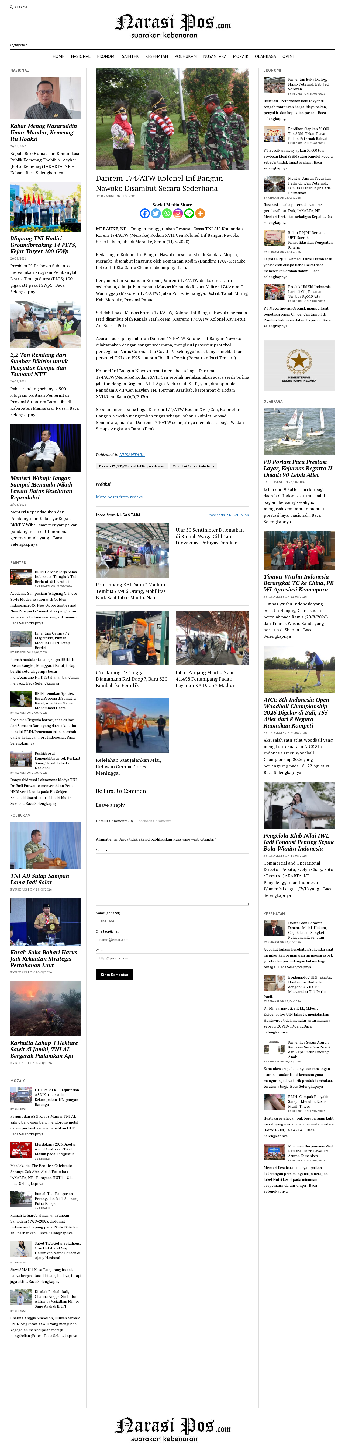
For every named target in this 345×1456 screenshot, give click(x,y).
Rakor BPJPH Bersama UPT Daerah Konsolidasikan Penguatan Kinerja (310, 240)
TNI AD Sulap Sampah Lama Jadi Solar (39, 879)
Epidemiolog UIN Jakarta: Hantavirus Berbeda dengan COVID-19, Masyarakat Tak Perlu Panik (298, 987)
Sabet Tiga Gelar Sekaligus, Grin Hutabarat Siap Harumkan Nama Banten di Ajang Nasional (58, 1250)
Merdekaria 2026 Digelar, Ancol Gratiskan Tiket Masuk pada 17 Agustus (55, 1149)
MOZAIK (241, 56)
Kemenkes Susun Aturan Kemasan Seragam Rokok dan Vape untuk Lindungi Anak (309, 1049)
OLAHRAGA (265, 56)
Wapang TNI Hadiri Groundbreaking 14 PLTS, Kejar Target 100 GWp (43, 244)
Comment (103, 850)
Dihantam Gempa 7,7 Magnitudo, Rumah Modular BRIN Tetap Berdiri (52, 640)
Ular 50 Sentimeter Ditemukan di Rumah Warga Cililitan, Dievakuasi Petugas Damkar (210, 536)
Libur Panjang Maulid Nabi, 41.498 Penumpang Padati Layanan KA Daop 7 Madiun (206, 678)
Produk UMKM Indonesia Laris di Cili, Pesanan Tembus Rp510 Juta (309, 291)
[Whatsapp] (167, 213)
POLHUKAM (185, 56)
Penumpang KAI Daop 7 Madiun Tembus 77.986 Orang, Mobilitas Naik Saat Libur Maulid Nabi (131, 591)
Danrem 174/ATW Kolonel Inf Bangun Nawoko (132, 466)
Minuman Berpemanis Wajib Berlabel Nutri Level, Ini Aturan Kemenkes (311, 1151)
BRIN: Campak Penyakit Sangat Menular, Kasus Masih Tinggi (308, 1101)
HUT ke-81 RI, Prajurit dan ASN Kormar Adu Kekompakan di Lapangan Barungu (57, 1097)
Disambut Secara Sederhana (193, 466)
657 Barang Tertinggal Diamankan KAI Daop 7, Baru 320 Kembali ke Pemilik (131, 678)
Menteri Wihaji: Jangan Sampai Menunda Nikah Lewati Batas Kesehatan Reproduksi (41, 488)
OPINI (288, 56)
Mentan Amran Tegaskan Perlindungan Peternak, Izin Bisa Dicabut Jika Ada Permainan (309, 185)
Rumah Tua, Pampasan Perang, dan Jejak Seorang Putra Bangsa (56, 1198)
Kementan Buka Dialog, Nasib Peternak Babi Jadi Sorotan (308, 84)
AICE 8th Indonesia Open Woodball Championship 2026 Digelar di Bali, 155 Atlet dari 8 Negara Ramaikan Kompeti (296, 712)
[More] (200, 213)
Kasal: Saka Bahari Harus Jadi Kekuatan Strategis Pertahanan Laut (43, 958)
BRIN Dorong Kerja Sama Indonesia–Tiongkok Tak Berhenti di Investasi (56, 576)
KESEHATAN (156, 56)
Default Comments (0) (114, 821)
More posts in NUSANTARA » (229, 515)
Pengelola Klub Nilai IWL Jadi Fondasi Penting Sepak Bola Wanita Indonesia (299, 842)
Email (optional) (108, 931)
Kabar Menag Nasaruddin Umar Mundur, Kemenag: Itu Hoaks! (43, 132)
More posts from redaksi (120, 497)
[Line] (189, 213)
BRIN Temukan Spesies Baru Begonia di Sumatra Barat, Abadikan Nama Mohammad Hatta (55, 700)
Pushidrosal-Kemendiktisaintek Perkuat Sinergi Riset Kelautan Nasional (57, 760)
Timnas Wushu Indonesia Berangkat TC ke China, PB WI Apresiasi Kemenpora (299, 583)
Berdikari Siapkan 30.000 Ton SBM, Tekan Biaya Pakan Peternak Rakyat (308, 133)
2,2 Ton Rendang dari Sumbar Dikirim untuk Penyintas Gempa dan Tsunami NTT (39, 364)
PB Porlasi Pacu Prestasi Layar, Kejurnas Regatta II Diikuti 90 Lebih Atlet (298, 468)
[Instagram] (178, 213)
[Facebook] (145, 213)
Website (102, 950)
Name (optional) (108, 913)
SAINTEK (130, 56)
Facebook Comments (153, 821)
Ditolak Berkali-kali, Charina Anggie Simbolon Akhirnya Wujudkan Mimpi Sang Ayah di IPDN (57, 1299)
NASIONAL (81, 56)
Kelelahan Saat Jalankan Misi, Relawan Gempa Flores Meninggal (128, 766)
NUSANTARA (214, 56)
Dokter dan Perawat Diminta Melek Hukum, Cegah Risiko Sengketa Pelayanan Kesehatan (307, 930)
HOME (58, 56)
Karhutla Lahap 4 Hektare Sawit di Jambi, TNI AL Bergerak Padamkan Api (44, 1049)
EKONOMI (106, 56)
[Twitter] (156, 213)
